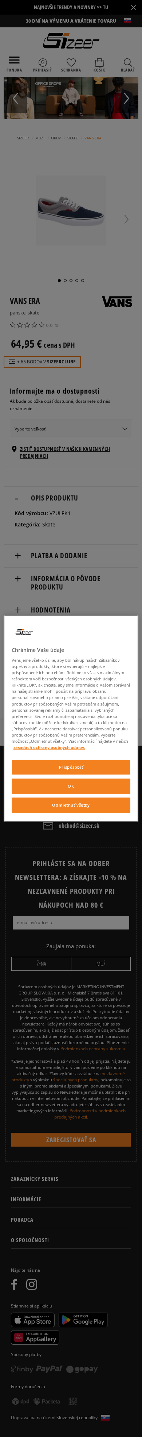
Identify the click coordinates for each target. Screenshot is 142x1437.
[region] (71, 718)
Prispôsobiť (71, 767)
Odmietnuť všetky (71, 805)
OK (71, 786)
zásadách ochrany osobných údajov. (49, 747)
